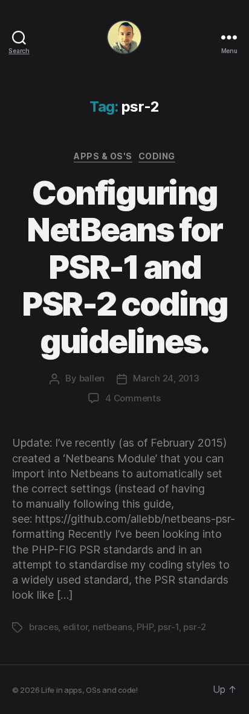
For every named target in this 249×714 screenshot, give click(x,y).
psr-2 (194, 627)
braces (43, 627)
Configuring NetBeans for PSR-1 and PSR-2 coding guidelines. (124, 267)
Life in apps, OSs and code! (89, 690)
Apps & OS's (103, 156)
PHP (145, 627)
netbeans (112, 627)
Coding (156, 156)
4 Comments (132, 398)
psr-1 (168, 627)
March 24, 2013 (166, 378)
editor (75, 627)
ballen (92, 378)
